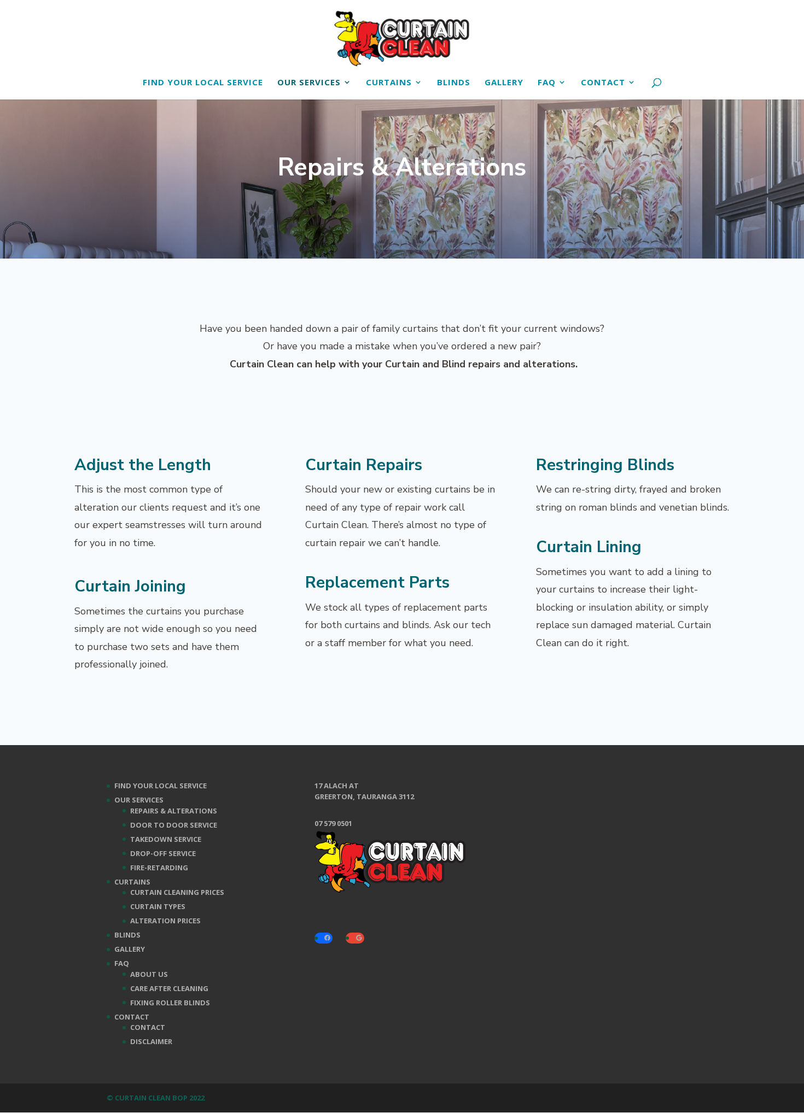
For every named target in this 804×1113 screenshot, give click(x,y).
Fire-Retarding (159, 867)
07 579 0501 (333, 823)
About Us (149, 974)
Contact (603, 82)
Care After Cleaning (169, 988)
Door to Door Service (173, 825)
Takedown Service (165, 839)
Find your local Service (203, 82)
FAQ (547, 82)
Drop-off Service (163, 853)
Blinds (453, 82)
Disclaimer (151, 1041)
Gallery (504, 82)
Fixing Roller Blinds (170, 1002)
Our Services (309, 82)
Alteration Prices (165, 920)
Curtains (389, 82)
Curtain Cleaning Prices (177, 892)
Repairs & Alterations (173, 811)
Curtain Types (157, 906)
